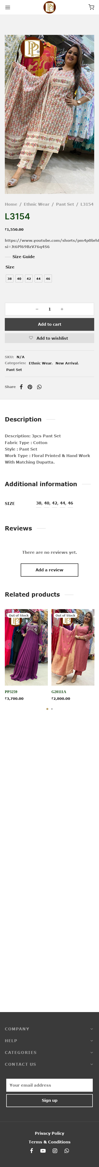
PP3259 (11, 692)
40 (46, 503)
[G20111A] (72, 647)
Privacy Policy (49, 1133)
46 (70, 503)
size (10, 267)
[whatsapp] (66, 1151)
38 (38, 503)
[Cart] (91, 7)
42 (54, 503)
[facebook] (32, 1151)
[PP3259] (26, 647)
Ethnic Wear (37, 204)
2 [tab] (52, 709)
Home (11, 204)
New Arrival (67, 363)
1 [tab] (47, 709)
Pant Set (65, 204)
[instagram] (55, 1151)
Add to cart (49, 324)
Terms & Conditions (50, 1142)
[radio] (9, 278)
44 (62, 503)
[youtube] (43, 1151)
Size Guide (23, 257)
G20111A (58, 692)
